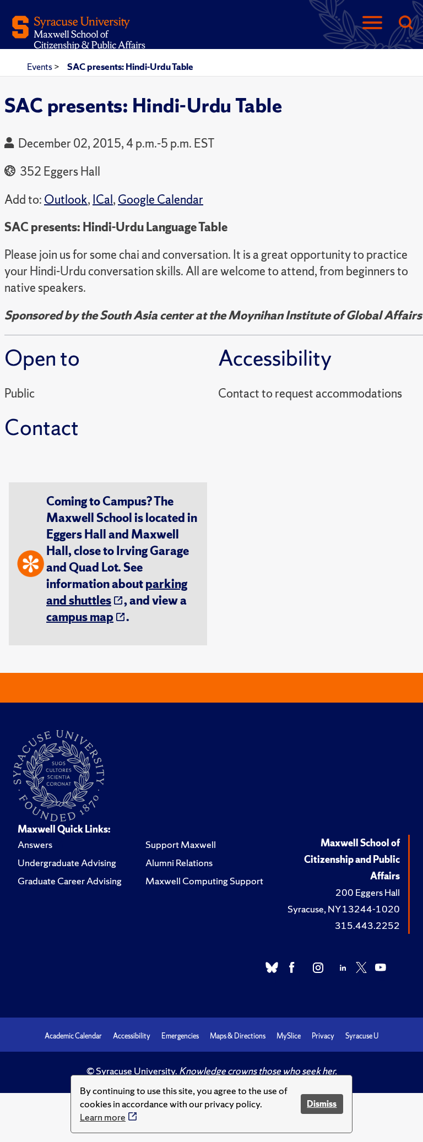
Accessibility (131, 1036)
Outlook (66, 200)
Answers (35, 844)
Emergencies (180, 1036)
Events (40, 67)
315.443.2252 (367, 925)
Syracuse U (361, 1036)
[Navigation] (372, 23)
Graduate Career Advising (70, 880)
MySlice (288, 1036)
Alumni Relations (179, 862)
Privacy (323, 1036)
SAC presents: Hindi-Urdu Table (130, 67)
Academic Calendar (73, 1036)
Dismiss (322, 1104)
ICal (103, 200)
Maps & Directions (237, 1036)
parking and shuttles (116, 592)
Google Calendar (160, 200)
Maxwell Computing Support (204, 880)
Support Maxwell (180, 844)
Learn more (103, 1117)
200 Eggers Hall (367, 892)
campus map (79, 617)
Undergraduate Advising (67, 862)
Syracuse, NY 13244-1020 (344, 908)
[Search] (405, 23)
